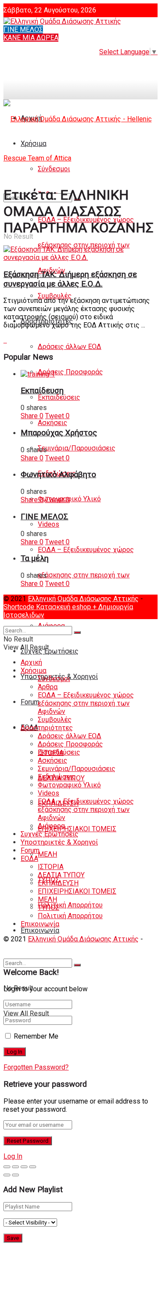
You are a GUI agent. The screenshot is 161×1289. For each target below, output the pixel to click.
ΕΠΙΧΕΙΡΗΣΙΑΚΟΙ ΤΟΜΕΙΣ (77, 829)
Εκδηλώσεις (57, 777)
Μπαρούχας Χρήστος (59, 433)
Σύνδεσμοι (54, 679)
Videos (48, 524)
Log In (12, 1156)
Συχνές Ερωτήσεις (50, 651)
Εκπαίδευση (42, 390)
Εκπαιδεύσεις (59, 397)
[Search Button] (77, 965)
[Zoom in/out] (32, 1167)
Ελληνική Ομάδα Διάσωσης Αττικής (83, 599)
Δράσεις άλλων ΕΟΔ (69, 346)
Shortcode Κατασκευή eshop (48, 607)
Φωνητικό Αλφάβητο (58, 474)
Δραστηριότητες (47, 728)
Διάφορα (51, 826)
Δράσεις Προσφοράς (70, 372)
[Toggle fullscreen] (24, 1167)
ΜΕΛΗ (47, 854)
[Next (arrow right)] (15, 1175)
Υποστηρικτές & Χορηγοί (59, 842)
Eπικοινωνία (40, 930)
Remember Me (36, 1036)
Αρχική (31, 662)
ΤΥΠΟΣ (48, 908)
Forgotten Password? (36, 1067)
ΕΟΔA (29, 858)
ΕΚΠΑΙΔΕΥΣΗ (58, 883)
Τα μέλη (35, 558)
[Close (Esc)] (6, 1167)
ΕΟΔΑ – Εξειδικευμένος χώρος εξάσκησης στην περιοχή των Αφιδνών (86, 575)
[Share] (15, 1167)
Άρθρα (48, 687)
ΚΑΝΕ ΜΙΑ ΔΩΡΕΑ (30, 38)
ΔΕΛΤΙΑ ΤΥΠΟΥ (61, 875)
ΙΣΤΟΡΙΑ (51, 867)
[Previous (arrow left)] (6, 1175)
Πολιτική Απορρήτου (70, 905)
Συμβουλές (55, 296)
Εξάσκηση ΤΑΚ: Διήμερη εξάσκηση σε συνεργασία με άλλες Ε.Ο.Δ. (70, 279)
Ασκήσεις (52, 423)
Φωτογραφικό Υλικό (69, 785)
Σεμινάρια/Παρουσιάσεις (76, 448)
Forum (30, 702)
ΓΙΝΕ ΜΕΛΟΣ (23, 29)
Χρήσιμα (33, 670)
